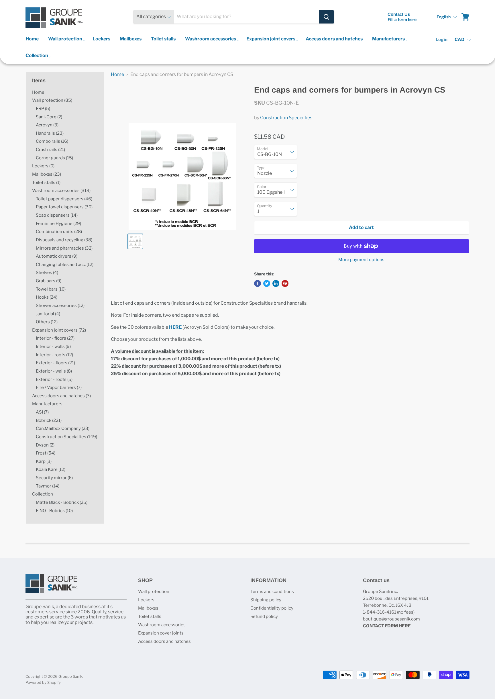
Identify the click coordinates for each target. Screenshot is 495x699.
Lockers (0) (43, 166)
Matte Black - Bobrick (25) (61, 502)
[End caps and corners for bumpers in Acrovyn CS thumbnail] (135, 241)
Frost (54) (45, 453)
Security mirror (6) (54, 477)
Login (441, 39)
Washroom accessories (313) (61, 190)
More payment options (361, 259)
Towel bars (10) (51, 289)
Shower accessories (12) (60, 305)
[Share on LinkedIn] (275, 283)
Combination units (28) (59, 231)
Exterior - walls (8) (54, 371)
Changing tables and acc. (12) (64, 264)
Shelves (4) (47, 272)
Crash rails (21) (50, 149)
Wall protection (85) (52, 100)
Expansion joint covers (271, 39)
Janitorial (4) (48, 313)
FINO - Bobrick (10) (54, 510)
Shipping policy (265, 599)
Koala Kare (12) (50, 469)
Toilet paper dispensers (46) (64, 198)
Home (32, 39)
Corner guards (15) (54, 157)
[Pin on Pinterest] (285, 283)
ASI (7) (42, 412)
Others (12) (47, 321)
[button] (447, 16)
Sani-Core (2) (49, 117)
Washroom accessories (211, 39)
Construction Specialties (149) (66, 436)
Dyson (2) (45, 445)
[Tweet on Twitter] (266, 283)
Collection (37, 55)
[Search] (326, 17)
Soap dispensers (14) (57, 215)
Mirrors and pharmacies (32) (64, 248)
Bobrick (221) (49, 420)
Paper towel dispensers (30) (64, 206)
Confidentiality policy (271, 608)
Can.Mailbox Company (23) (62, 428)
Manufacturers (389, 39)
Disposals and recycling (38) (64, 239)
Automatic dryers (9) (56, 256)
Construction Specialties (286, 117)
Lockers (101, 39)
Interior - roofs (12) (54, 354)
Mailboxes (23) (46, 174)
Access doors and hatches (334, 39)
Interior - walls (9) (53, 346)
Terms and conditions (272, 591)
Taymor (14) (47, 486)
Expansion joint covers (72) (59, 330)
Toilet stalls (163, 39)
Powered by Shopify (43, 682)
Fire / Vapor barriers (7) (59, 387)
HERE (175, 327)
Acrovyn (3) (47, 125)
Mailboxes (131, 39)
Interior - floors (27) (55, 338)
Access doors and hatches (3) (61, 395)
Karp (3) (44, 461)
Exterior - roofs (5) (54, 379)
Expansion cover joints (161, 633)
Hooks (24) (46, 297)
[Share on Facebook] (257, 283)
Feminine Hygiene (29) (58, 223)
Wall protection (65, 39)
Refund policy (264, 616)
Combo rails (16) (52, 141)
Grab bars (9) (48, 280)
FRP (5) (43, 108)
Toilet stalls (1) (46, 182)
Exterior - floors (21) (55, 362)
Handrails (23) (50, 133)
